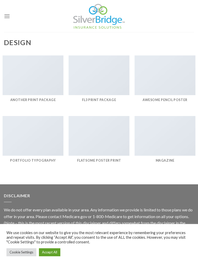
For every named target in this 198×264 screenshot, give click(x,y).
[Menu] (7, 16)
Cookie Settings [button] (21, 252)
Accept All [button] (49, 252)
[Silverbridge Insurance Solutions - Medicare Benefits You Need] (99, 16)
